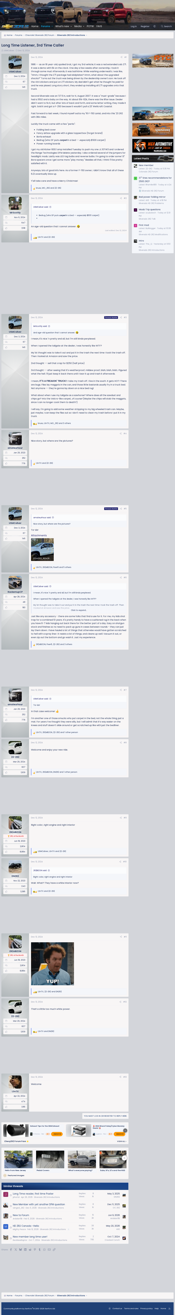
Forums (45, 26)
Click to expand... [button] (79, 610)
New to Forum (21, 1215)
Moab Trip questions (150, 209)
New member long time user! (30, 1236)
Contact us (117, 1308)
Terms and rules (131, 1308)
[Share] (121, 57)
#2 (125, 198)
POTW (90, 26)
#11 (125, 936)
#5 (125, 508)
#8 (125, 742)
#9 (125, 817)
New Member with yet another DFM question (39, 1204)
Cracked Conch (112, 1240)
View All (121, 1141)
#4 (125, 433)
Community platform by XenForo (29, 1308)
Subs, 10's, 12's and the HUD (112, 1170)
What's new (62, 26)
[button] (52, 26)
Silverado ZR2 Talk (147, 219)
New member (146, 165)
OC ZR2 (116, 1207)
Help (157, 1308)
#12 (125, 1001)
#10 (125, 861)
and (46, 237)
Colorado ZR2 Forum (148, 171)
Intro (141, 240)
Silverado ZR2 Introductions (47, 1197)
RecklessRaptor (20, 1240)
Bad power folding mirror (152, 196)
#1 (125, 57)
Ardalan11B (17, 1218)
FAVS (99, 26)
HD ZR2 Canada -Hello (26, 1226)
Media (78, 26)
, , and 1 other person (57, 732)
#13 (125, 1077)
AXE (118, 1229)
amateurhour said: (42, 517)
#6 (125, 577)
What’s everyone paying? (80, 1170)
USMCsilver (9, 50)
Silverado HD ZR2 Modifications (153, 234)
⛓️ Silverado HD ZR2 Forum (151, 190)
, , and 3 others (54, 423)
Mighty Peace (19, 1229)
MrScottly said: (40, 326)
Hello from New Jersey (15, 1170)
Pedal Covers (43, 1170)
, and (48, 188)
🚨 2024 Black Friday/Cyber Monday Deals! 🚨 (108, 1127)
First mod (144, 225)
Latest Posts (141, 158)
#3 (125, 317)
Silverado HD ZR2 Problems (151, 203)
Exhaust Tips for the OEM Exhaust (44, 1126)
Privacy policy (146, 1308)
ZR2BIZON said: (40, 870)
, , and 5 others (53, 567)
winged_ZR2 (18, 1207)
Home (34, 26)
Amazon (57, 1134)
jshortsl (16, 1197)
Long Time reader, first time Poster (33, 1193)
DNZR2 (117, 1197)
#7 (125, 690)
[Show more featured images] (124, 1158)
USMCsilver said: (40, 207)
